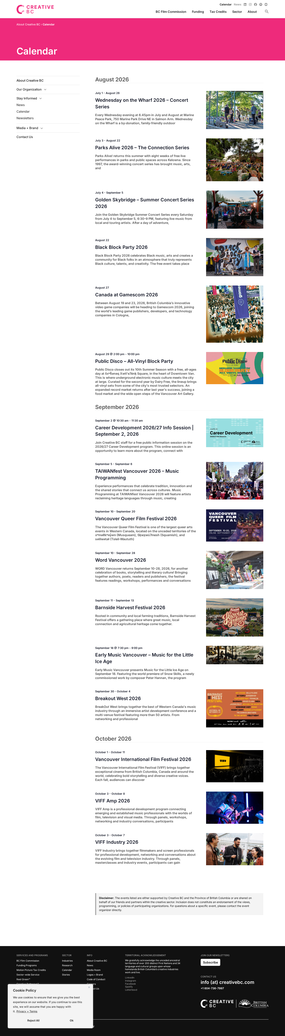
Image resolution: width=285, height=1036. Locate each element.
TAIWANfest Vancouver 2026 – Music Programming (137, 474)
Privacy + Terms (26, 1011)
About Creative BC (30, 80)
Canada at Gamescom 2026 (126, 295)
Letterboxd (131, 989)
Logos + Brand (95, 974)
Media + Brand (27, 128)
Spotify (129, 986)
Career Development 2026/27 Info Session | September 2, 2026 (144, 431)
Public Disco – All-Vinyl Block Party (134, 361)
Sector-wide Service (27, 974)
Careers (91, 984)
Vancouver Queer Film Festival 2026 (136, 518)
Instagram (130, 980)
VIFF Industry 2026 (116, 842)
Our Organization (29, 89)
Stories (66, 974)
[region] (50, 1006)
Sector (67, 955)
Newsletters (25, 118)
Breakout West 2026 (118, 698)
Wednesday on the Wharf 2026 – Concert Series (141, 103)
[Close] (89, 987)
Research (67, 965)
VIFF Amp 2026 (112, 801)
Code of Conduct (96, 979)
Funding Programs (26, 965)
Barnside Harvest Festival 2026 (130, 607)
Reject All (33, 1020)
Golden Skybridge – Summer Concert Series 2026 (144, 203)
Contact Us (24, 137)
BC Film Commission (27, 960)
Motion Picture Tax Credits (31, 970)
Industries (67, 960)
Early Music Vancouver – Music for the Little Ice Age (144, 658)
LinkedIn (129, 977)
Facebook (130, 983)
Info (89, 955)
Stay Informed (26, 98)
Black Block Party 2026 (121, 247)
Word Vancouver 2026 (120, 560)
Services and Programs (32, 955)
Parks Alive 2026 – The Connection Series (142, 147)
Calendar (23, 111)
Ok (71, 1020)
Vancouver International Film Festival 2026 (143, 759)
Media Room (94, 970)
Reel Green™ (23, 979)
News (20, 105)
